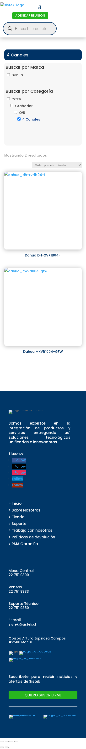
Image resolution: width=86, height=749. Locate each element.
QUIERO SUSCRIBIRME (43, 695)
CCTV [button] (16, 99)
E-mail (15, 619)
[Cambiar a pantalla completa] (7, 741)
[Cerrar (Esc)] (16, 741)
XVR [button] (22, 112)
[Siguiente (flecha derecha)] (7, 747)
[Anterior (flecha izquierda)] (2, 747)
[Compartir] (11, 741)
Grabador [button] (24, 106)
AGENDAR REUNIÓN (30, 15)
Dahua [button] (17, 75)
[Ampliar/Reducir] (2, 741)
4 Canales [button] (31, 119)
